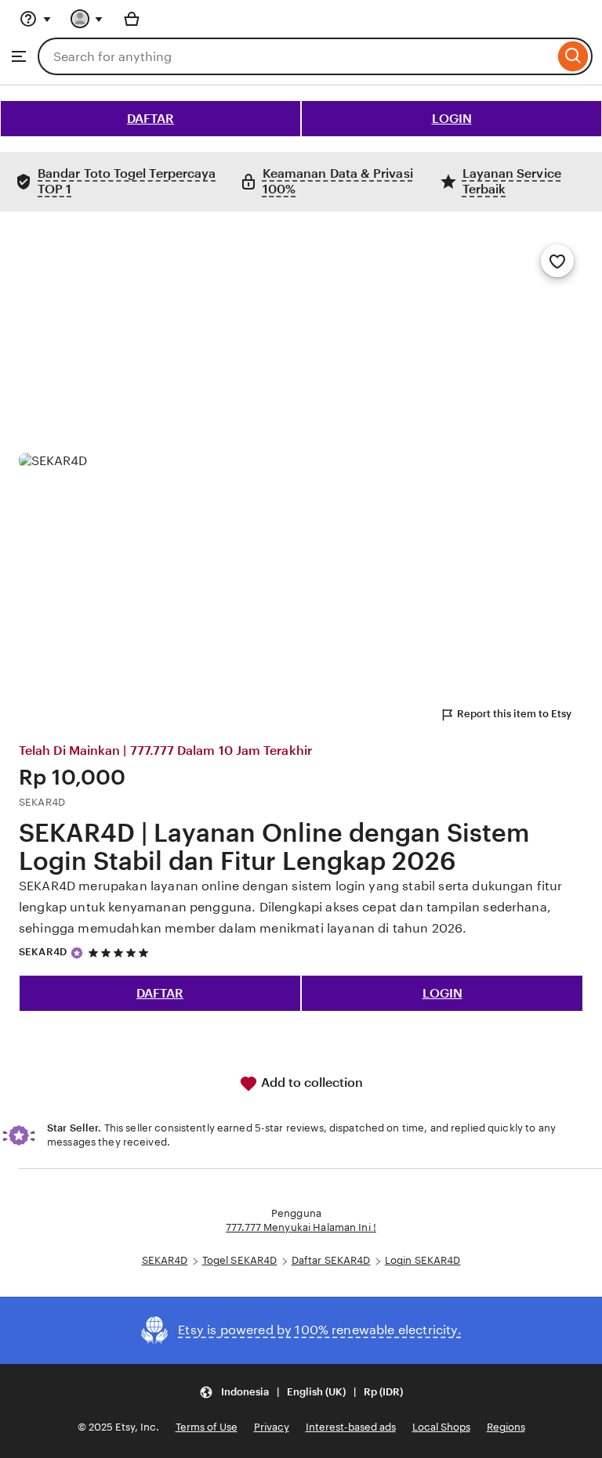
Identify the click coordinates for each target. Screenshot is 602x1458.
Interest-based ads (351, 1427)
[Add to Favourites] (557, 260)
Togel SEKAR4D (239, 1260)
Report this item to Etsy (514, 714)
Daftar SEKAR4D (331, 1260)
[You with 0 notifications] (87, 19)
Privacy (271, 1427)
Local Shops (441, 1427)
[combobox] (296, 56)
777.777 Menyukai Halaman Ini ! (301, 1227)
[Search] (573, 56)
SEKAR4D (43, 952)
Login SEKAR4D (423, 1260)
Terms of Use (207, 1427)
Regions (506, 1427)
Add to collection (310, 1082)
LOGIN (452, 118)
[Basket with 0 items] (131, 19)
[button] (301, 1392)
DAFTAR (150, 118)
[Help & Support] (35, 19)
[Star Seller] (77, 953)
